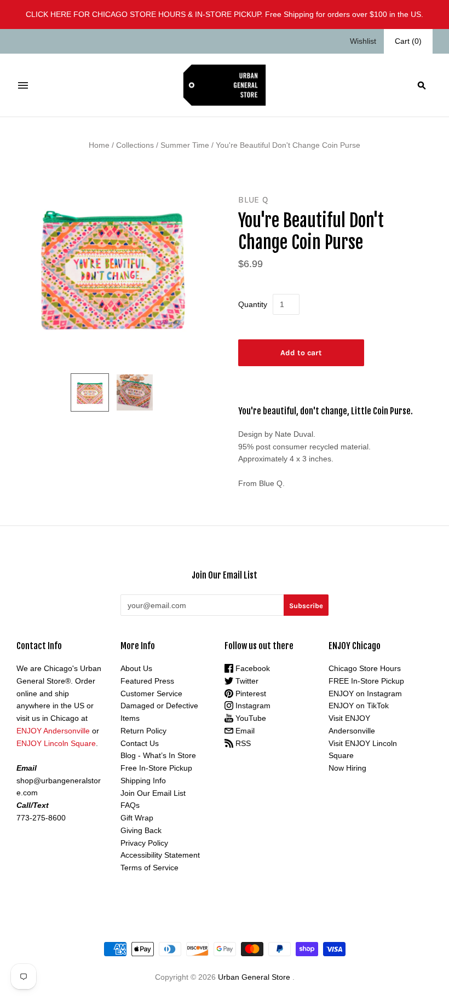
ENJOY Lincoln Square (56, 743)
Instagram (251, 705)
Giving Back (141, 830)
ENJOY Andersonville (53, 730)
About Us (136, 668)
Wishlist (363, 41)
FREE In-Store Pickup (366, 681)
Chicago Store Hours (365, 668)
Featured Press (147, 681)
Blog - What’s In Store (158, 755)
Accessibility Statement (160, 855)
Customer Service (151, 693)
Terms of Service (149, 867)
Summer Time (184, 145)
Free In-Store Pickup (156, 768)
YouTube (249, 718)
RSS (242, 743)
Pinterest (249, 693)
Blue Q (253, 199)
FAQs (130, 805)
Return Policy (143, 730)
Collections (135, 145)
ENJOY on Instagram (365, 693)
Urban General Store (254, 977)
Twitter (245, 681)
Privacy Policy (144, 843)
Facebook (251, 668)
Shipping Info (143, 780)
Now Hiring (347, 768)
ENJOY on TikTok (359, 705)
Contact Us (139, 743)
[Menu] (23, 85)
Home (99, 145)
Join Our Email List (153, 793)
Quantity (252, 304)
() (408, 41)
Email (244, 730)
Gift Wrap (136, 817)
